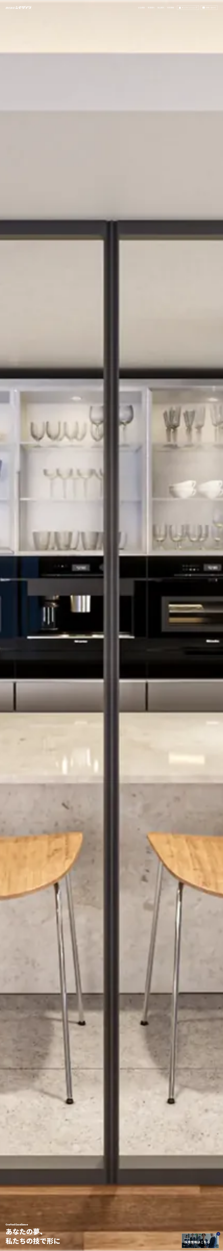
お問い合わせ (210, 7)
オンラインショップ (189, 7)
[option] (111, 625)
